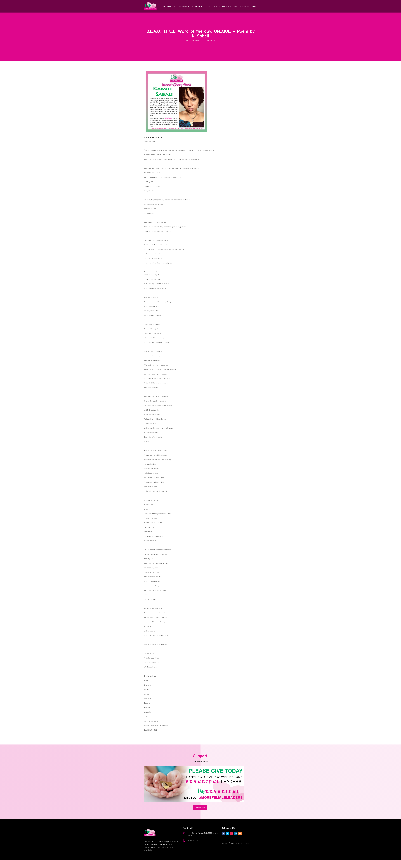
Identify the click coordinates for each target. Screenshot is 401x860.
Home (163, 6)
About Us (171, 6)
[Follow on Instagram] (231, 833)
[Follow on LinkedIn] (235, 833)
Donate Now (200, 808)
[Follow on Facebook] (223, 833)
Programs (183, 6)
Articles (212, 41)
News (216, 6)
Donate (209, 6)
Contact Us (226, 6)
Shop (236, 6)
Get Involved (197, 6)
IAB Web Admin (193, 41)
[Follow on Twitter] (227, 833)
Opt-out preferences (248, 6)
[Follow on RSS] (240, 833)
